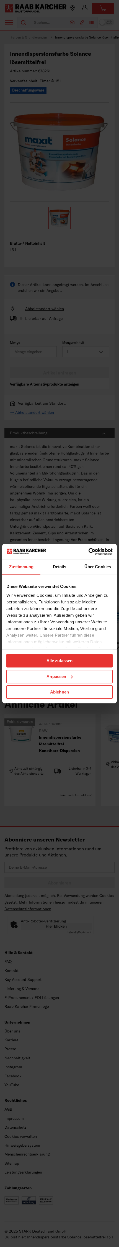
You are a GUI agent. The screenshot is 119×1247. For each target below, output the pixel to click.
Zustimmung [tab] (21, 566)
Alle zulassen (59, 660)
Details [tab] (59, 566)
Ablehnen (59, 692)
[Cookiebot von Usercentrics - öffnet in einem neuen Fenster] (88, 551)
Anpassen (56, 676)
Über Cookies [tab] (97, 566)
